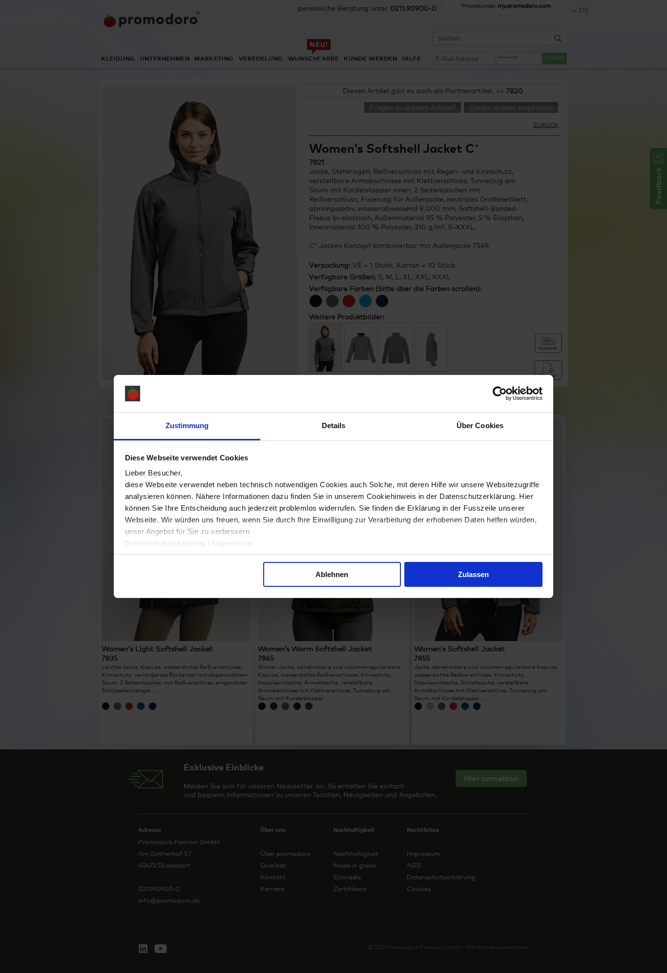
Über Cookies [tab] (480, 425)
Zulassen (473, 574)
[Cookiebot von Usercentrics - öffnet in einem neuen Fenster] (499, 393)
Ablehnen (331, 574)
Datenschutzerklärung (165, 543)
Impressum (232, 543)
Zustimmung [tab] (187, 425)
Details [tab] (334, 425)
